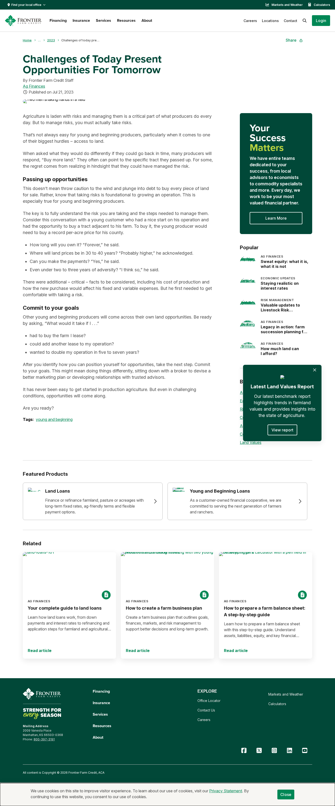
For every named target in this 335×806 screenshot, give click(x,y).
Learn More (276, 218)
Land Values (250, 442)
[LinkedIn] (289, 751)
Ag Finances (34, 86)
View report (282, 429)
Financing (58, 20)
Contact (290, 21)
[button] (321, 20)
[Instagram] (274, 751)
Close (285, 794)
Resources (126, 20)
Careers (250, 21)
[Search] (304, 20)
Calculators (322, 5)
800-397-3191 (44, 739)
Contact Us (206, 710)
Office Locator (208, 701)
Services (103, 20)
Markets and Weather (287, 5)
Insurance (81, 20)
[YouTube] (304, 751)
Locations (270, 21)
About (147, 20)
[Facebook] (243, 751)
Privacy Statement (225, 790)
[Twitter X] (259, 751)
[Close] (315, 370)
